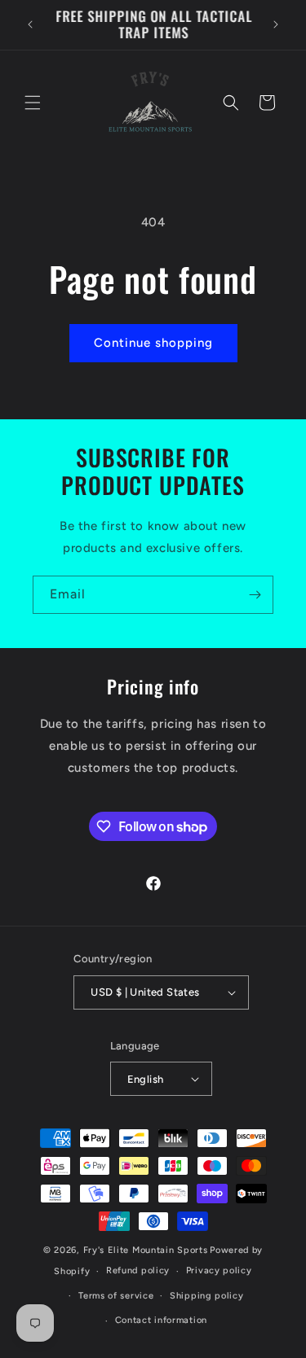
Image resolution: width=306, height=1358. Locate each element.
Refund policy (138, 1270)
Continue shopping (153, 342)
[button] (33, 102)
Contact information (161, 1320)
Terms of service (115, 1295)
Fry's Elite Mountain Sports (145, 1250)
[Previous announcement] (30, 24)
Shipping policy (207, 1295)
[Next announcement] (276, 24)
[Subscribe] (255, 595)
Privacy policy (219, 1270)
